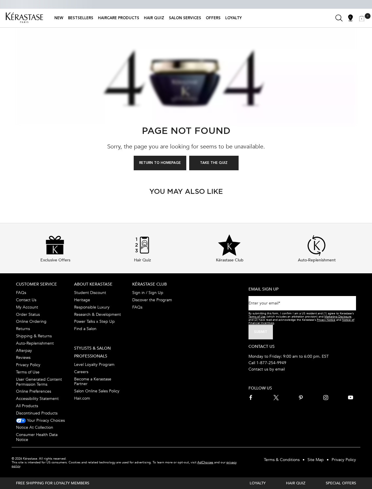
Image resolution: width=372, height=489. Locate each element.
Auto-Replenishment (35, 343)
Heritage (82, 300)
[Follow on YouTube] (350, 397)
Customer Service (36, 284)
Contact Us (26, 300)
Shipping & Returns (34, 336)
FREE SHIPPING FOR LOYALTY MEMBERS (52, 483)
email (280, 369)
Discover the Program (152, 300)
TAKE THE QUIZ (214, 163)
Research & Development (97, 314)
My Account (27, 307)
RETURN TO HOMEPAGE (160, 163)
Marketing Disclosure (337, 317)
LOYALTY (258, 483)
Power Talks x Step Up (94, 321)
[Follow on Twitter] (276, 397)
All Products (27, 406)
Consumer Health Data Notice (37, 437)
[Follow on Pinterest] (300, 397)
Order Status (28, 314)
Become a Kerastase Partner (92, 381)
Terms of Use (28, 372)
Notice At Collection (34, 427)
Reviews (23, 357)
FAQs (21, 292)
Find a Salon (85, 329)
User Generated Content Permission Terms (39, 382)
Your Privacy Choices (45, 420)
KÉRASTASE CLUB (149, 284)
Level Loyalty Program (94, 364)
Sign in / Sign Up (147, 292)
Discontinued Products (37, 413)
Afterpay (24, 350)
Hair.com (82, 398)
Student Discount (90, 292)
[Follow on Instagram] (325, 397)
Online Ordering (31, 321)
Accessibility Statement (37, 398)
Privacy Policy (28, 365)
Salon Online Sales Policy (96, 391)
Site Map (315, 460)
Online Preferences (33, 391)
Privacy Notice (326, 320)
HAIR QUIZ (295, 483)
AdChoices (205, 462)
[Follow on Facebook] (251, 397)
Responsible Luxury (92, 307)
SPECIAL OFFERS (341, 483)
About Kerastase (93, 284)
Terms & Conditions (282, 460)
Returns (23, 329)
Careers (81, 372)
